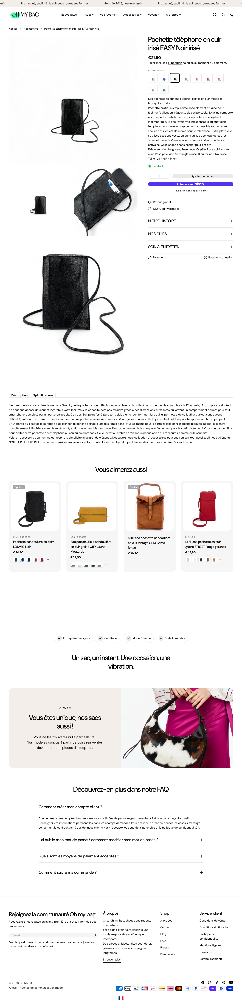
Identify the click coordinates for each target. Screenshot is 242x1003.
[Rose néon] (208, 78)
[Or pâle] (186, 78)
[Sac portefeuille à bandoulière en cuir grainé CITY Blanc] (80, 565)
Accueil (13, 28)
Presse (164, 947)
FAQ (163, 941)
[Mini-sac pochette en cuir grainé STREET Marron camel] (214, 560)
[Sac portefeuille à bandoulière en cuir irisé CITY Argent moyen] (73, 565)
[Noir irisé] (175, 78)
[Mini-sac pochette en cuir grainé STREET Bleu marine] (201, 560)
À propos (166, 920)
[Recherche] (214, 14)
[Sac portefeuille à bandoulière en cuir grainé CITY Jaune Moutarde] (92, 507)
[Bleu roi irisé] (164, 78)
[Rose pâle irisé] (219, 78)
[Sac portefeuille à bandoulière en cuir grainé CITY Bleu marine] (93, 565)
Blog (163, 934)
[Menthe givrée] (153, 89)
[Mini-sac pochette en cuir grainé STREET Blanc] (195, 560)
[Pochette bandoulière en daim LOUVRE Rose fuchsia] (42, 560)
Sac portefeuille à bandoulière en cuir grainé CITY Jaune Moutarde (91, 547)
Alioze (13, 988)
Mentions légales (210, 945)
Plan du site (167, 954)
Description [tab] (19, 395)
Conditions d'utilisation (214, 927)
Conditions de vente (212, 920)
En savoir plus (112, 959)
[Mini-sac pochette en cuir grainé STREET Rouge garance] (207, 507)
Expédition (175, 63)
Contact (165, 927)
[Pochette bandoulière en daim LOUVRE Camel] (35, 560)
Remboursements (211, 959)
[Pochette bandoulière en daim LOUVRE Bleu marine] (29, 560)
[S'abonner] (95, 935)
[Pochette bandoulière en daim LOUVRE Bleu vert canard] (16, 560)
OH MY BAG (27, 983)
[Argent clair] (153, 78)
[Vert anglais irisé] (164, 89)
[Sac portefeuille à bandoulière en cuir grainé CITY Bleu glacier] (99, 565)
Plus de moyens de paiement (190, 190)
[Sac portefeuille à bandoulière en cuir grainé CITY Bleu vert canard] (86, 565)
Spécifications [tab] (43, 395)
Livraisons (205, 952)
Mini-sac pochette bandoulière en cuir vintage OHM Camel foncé (149, 543)
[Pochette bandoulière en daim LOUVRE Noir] (35, 507)
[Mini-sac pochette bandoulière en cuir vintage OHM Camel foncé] (150, 507)
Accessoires (31, 28)
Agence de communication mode (41, 988)
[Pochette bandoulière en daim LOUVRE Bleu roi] (22, 560)
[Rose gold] (197, 78)
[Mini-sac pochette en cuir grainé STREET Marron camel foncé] (208, 560)
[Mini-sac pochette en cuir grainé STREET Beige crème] (188, 560)
